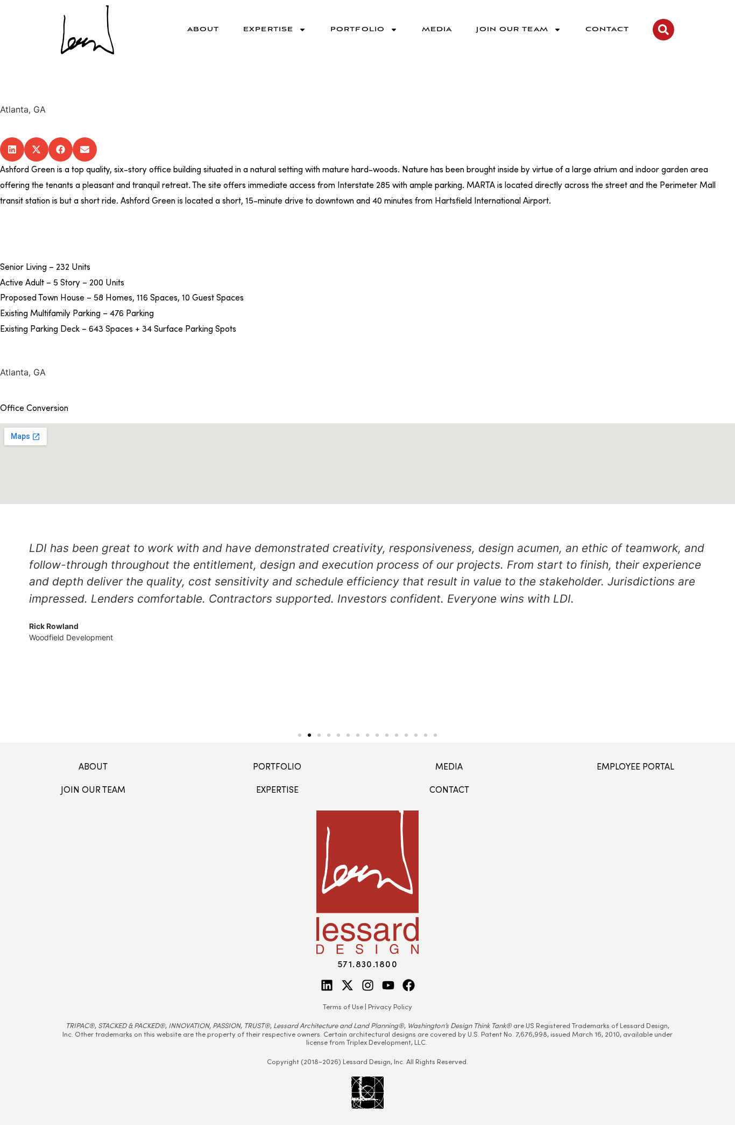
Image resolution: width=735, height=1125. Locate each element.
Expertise (268, 29)
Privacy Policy (390, 1006)
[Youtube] (388, 985)
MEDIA (449, 766)
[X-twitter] (347, 985)
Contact (607, 29)
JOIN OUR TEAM (93, 789)
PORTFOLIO (277, 766)
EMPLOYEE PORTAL (635, 766)
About (203, 29)
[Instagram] (368, 985)
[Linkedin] (327, 985)
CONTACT (449, 789)
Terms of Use (343, 1006)
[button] (12, 149)
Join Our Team (512, 29)
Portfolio (357, 29)
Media (437, 29)
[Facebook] (408, 985)
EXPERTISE (277, 789)
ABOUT (93, 766)
